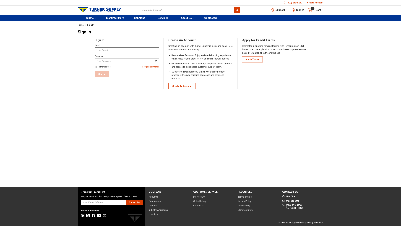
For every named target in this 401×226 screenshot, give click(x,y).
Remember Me (104, 67)
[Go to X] (88, 215)
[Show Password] (156, 61)
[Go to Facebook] (93, 215)
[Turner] (134, 218)
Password (99, 56)
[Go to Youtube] (104, 215)
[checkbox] (96, 67)
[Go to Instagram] (82, 215)
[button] (89, 18)
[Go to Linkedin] (99, 215)
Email (97, 45)
